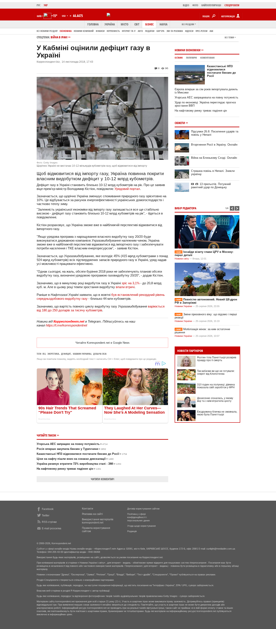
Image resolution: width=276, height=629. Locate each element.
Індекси (189, 31)
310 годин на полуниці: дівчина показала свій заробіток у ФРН (216, 386)
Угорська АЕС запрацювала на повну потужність (206, 97)
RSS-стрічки (49, 521)
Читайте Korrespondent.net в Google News (102, 342)
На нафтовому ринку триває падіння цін (69, 468)
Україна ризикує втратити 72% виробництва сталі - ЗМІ (79, 463)
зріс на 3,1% (131, 283)
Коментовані (207, 57)
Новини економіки (188, 50)
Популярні (191, 57)
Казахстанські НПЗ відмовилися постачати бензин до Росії (82, 453)
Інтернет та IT (129, 31)
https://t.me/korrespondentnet (66, 325)
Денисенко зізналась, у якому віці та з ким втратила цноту (215, 399)
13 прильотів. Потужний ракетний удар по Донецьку (211, 185)
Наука (163, 24)
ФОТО (195, 5)
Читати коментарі (102, 479)
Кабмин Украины (82, 353)
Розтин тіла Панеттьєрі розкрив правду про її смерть (216, 359)
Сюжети (180, 123)
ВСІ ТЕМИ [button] (229, 37)
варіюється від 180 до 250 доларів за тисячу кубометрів (101, 308)
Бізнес (149, 24)
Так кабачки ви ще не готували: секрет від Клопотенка (216, 372)
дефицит (66, 353)
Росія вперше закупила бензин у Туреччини (71, 448)
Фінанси (100, 31)
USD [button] (64, 15)
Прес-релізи (201, 31)
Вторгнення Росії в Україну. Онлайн (214, 144)
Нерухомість (113, 31)
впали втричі (125, 287)
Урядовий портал (127, 189)
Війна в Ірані (59, 37)
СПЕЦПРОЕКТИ (231, 5)
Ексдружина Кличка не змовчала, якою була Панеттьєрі (217, 413)
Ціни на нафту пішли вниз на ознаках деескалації (75, 458)
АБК (211, 31)
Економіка (66, 31)
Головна (93, 24)
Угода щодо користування (141, 526)
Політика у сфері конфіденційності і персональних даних (138, 517)
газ (43, 353)
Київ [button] (39, 16)
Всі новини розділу (47, 31)
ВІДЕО (186, 5)
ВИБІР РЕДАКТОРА (185, 208)
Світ (136, 24)
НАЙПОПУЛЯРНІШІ (211, 5)
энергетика (53, 353)
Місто (124, 24)
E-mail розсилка (51, 528)
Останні (179, 57)
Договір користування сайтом (143, 508)
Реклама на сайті (92, 514)
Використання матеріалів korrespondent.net (97, 521)
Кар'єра (160, 31)
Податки (149, 31)
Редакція (132, 531)
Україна (110, 24)
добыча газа (100, 353)
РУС (39, 5)
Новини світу (182, 258)
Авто (140, 31)
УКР (46, 5)
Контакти (87, 508)
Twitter (45, 515)
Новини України (183, 306)
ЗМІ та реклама (174, 31)
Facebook (47, 509)
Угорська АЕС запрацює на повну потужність (72, 444)
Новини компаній (84, 31)
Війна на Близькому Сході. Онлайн (214, 157)
